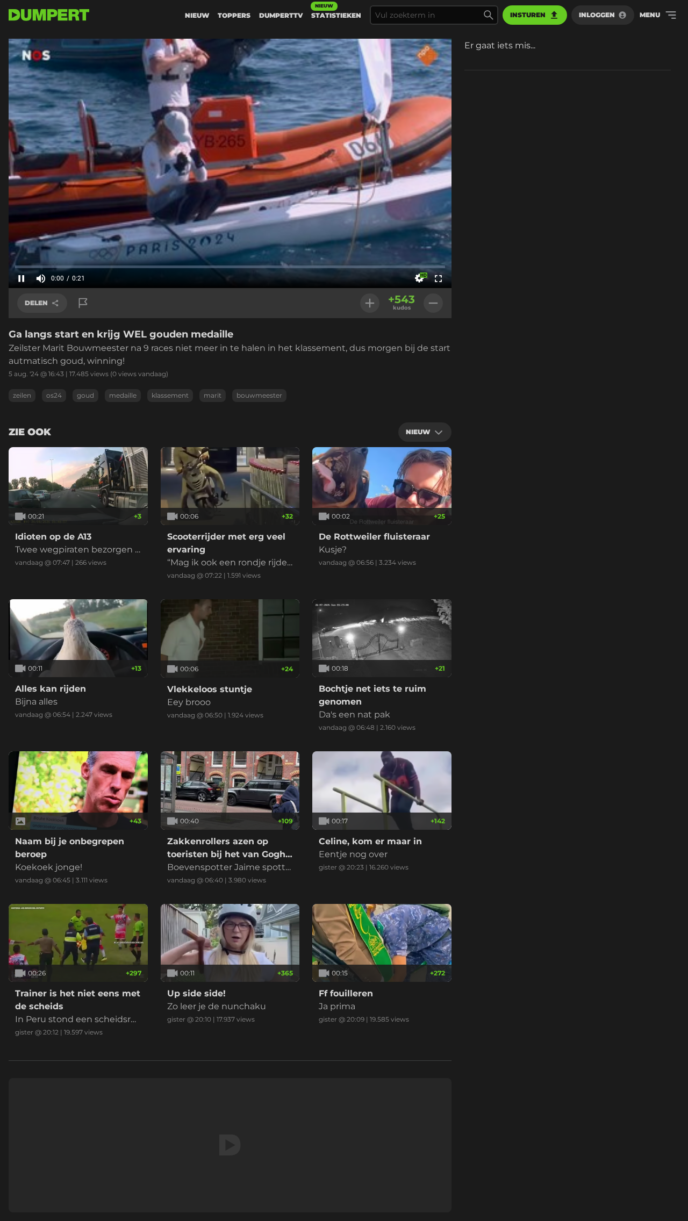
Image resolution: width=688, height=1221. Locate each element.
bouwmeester (259, 395)
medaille (123, 395)
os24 (54, 395)
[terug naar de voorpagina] (49, 15)
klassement (170, 395)
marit (212, 395)
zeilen (22, 395)
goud (85, 395)
